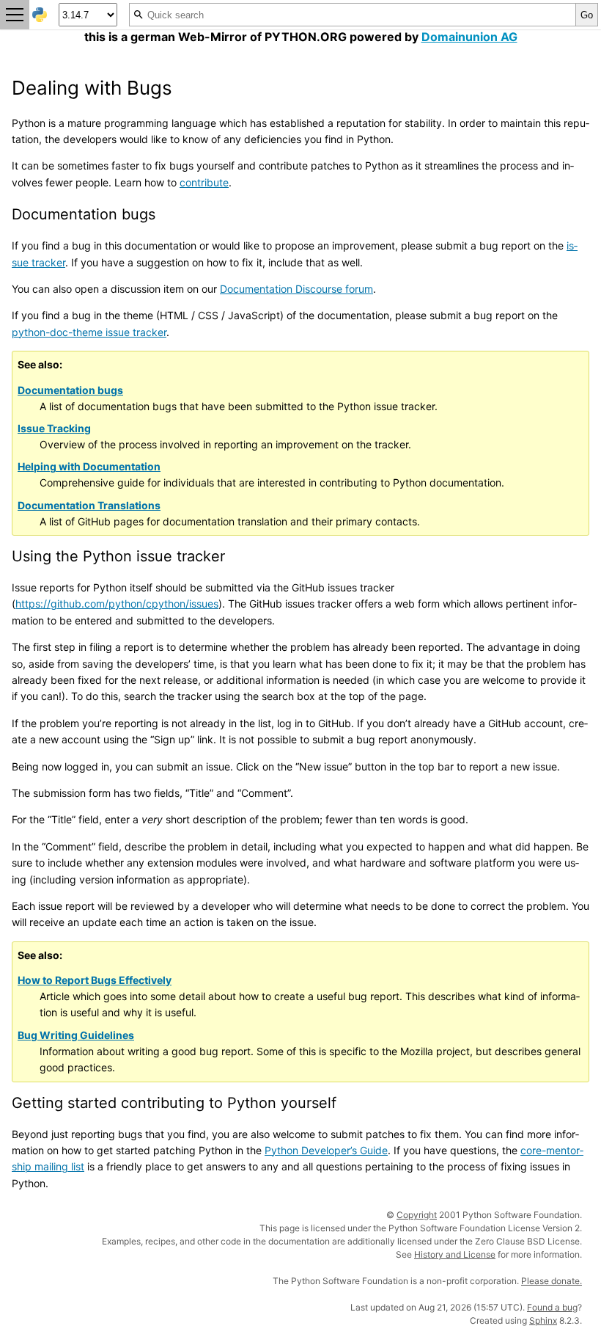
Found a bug (552, 1307)
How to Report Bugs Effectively (95, 980)
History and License (454, 1254)
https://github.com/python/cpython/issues (116, 603)
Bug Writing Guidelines (76, 1035)
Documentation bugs (70, 390)
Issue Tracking (54, 428)
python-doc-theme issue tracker (89, 332)
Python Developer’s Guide (326, 1150)
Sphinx (543, 1320)
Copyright (417, 1214)
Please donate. (551, 1280)
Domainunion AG (469, 36)
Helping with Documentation (89, 466)
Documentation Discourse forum (296, 289)
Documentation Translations (89, 505)
